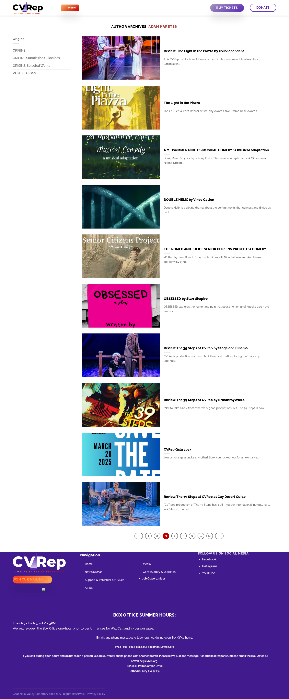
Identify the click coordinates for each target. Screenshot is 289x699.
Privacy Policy (96, 693)
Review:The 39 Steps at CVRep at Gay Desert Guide (205, 497)
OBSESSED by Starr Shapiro (186, 299)
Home (89, 564)
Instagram (209, 566)
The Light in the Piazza (182, 103)
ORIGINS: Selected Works (31, 66)
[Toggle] (68, 73)
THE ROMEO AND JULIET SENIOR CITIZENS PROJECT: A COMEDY (215, 249)
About (89, 587)
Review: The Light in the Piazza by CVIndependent (204, 51)
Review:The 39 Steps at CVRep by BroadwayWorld (204, 400)
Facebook (209, 559)
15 (209, 536)
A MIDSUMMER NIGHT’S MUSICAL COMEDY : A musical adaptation (216, 150)
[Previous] (138, 536)
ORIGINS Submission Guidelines (36, 58)
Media (147, 564)
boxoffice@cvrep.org (161, 646)
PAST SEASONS (24, 73)
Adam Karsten (163, 26)
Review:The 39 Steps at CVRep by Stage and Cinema (206, 348)
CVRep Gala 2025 (177, 449)
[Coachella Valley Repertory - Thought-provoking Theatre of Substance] (34, 8)
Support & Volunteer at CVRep (104, 579)
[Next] (219, 536)
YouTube (208, 573)
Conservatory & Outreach (159, 571)
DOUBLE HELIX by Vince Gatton (189, 200)
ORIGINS (19, 50)
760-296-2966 (125, 646)
